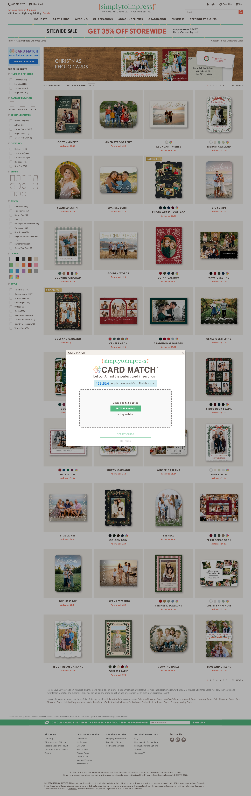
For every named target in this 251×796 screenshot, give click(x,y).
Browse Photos (126, 408)
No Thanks (125, 440)
